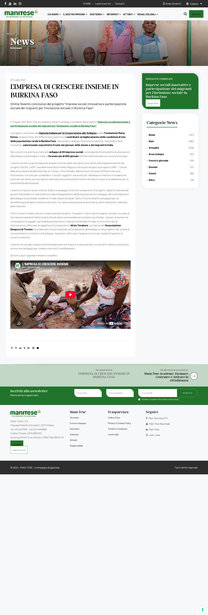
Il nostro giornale (158, 160)
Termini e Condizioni (117, 428)
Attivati (128, 14)
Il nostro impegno (74, 14)
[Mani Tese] (21, 16)
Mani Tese (154, 429)
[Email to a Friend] (38, 348)
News (152, 134)
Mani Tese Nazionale (159, 423)
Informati (112, 14)
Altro (152, 179)
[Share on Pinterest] (33, 348)
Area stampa (156, 154)
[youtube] (10, 3)
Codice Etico (114, 417)
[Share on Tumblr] (24, 348)
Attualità (154, 147)
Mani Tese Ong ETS (157, 418)
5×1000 (87, 3)
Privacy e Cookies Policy (119, 423)
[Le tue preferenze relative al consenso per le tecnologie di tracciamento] (203, 610)
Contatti (119, 3)
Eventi (152, 173)
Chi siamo (53, 14)
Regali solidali (146, 14)
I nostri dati (113, 434)
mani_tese (154, 434)
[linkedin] (15, 3)
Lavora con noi (103, 3)
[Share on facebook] (11, 348)
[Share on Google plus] (28, 348)
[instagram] (20, 3)
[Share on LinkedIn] (20, 348)
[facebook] (5, 3)
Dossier (153, 166)
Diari (151, 141)
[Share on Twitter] (16, 348)
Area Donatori (173, 3)
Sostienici (96, 14)
